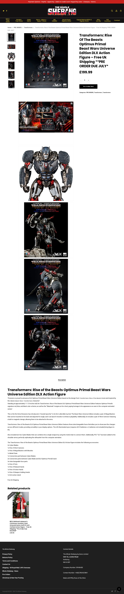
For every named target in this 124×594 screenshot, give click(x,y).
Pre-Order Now (88, 86)
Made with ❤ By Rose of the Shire (74, 578)
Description (62, 380)
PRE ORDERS (18, 27)
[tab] (62, 379)
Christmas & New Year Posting (13, 578)
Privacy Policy (7, 554)
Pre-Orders (6, 574)
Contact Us (6, 564)
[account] (116, 11)
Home (9, 27)
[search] (112, 11)
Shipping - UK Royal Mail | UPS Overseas (16, 568)
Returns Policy (7, 557)
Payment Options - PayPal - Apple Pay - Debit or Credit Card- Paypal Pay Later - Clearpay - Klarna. (62, 2)
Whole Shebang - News (10, 571)
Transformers (28, 27)
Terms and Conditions (10, 561)
